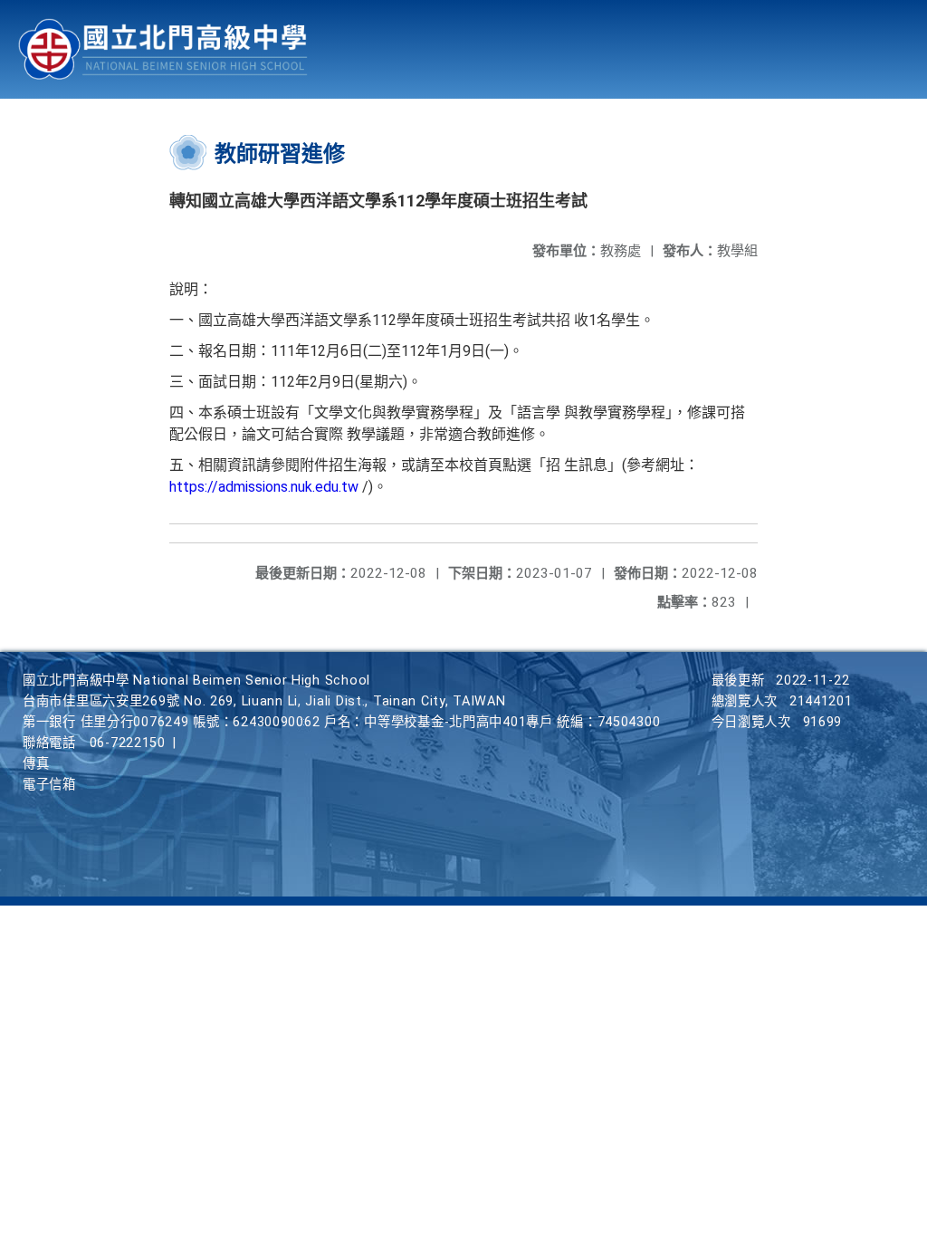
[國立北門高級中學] (163, 49)
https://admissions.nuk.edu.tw (265, 486)
